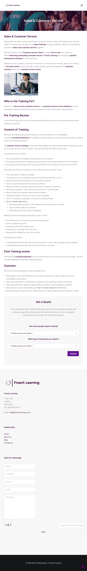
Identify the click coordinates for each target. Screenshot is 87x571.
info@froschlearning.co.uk (19, 412)
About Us (7, 437)
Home (6, 434)
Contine (73, 354)
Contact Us (8, 443)
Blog (6, 440)
